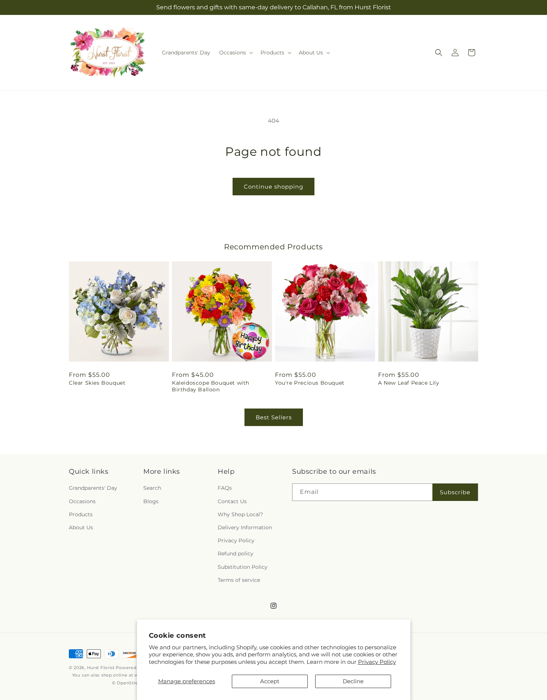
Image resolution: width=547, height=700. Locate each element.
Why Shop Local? (240, 514)
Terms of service (239, 580)
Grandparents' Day (93, 488)
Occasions (82, 501)
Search (152, 488)
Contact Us (232, 501)
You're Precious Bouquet (310, 382)
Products (81, 514)
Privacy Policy (377, 661)
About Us (81, 527)
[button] (235, 52)
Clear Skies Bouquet (97, 382)
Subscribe (455, 492)
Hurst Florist (101, 667)
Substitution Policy (243, 567)
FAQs (225, 488)
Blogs (151, 501)
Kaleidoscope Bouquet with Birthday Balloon (210, 386)
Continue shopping (273, 186)
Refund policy (235, 553)
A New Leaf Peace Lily (408, 382)
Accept (269, 681)
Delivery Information (245, 527)
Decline (353, 681)
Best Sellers (274, 417)
